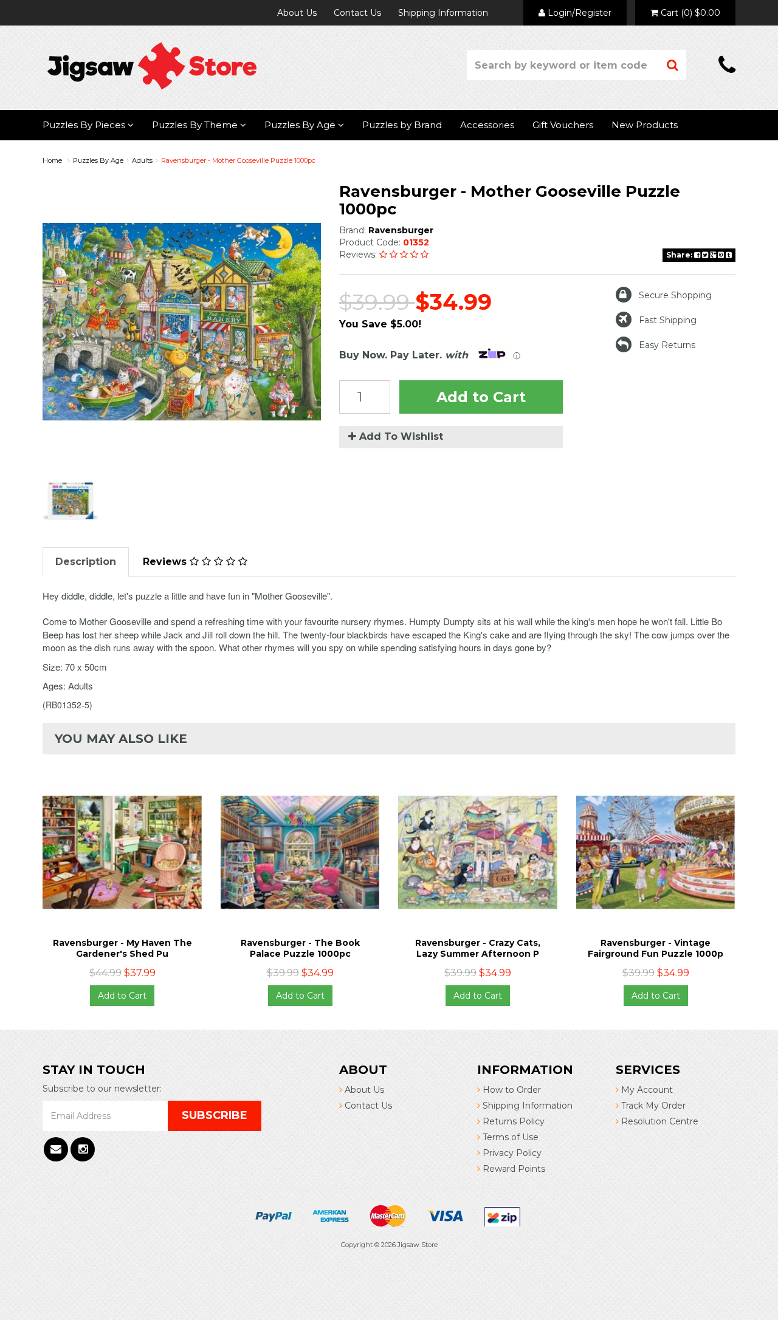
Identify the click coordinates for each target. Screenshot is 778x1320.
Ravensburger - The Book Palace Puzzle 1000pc (300, 948)
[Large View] (70, 501)
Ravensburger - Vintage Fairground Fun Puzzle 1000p (655, 948)
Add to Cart (481, 397)
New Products (644, 125)
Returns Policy (512, 1121)
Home (52, 160)
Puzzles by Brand (402, 125)
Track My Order (652, 1105)
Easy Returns (667, 345)
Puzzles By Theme (196, 125)
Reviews (166, 561)
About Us (297, 12)
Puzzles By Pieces (85, 125)
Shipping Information (443, 12)
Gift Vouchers (562, 125)
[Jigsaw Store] (152, 65)
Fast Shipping (668, 320)
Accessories (487, 125)
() (690, 12)
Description (85, 561)
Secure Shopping (675, 295)
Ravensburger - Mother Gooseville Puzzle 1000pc (238, 160)
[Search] (672, 65)
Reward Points (512, 1168)
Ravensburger (400, 230)
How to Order (510, 1089)
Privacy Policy (511, 1152)
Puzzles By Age (301, 125)
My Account (646, 1089)
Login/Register (578, 12)
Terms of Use (509, 1137)
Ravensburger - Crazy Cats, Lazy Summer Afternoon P (477, 948)
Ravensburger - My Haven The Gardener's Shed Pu (122, 948)
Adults (142, 160)
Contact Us (357, 12)
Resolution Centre (658, 1121)
